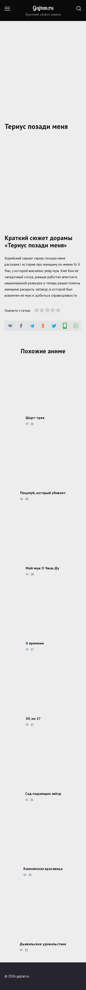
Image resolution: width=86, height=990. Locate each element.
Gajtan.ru (43, 8)
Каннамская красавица (43, 868)
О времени (35, 643)
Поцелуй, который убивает (43, 492)
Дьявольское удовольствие (43, 943)
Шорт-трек (35, 417)
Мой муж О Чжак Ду (42, 568)
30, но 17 (33, 718)
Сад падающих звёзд (43, 793)
